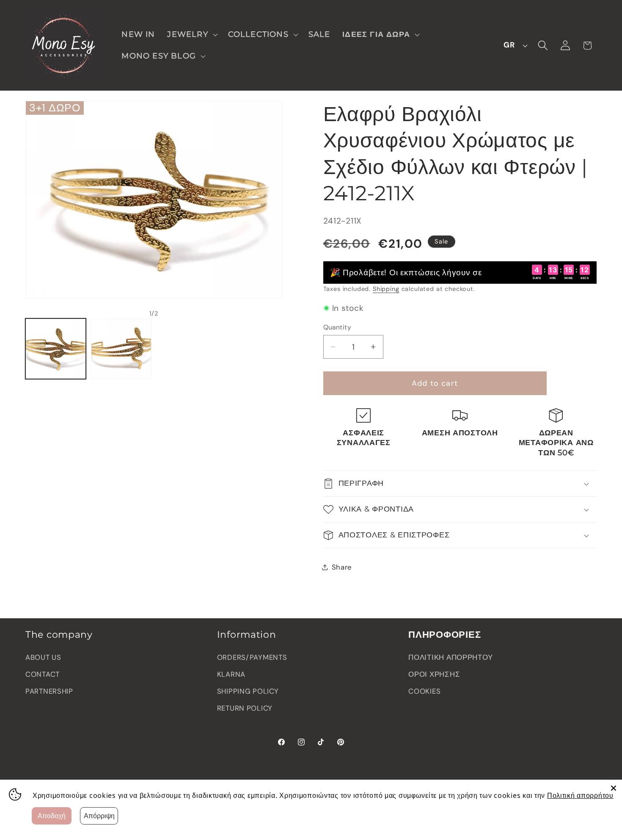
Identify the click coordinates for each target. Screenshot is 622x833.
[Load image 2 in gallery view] (121, 348)
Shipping (386, 289)
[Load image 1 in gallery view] (55, 348)
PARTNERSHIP (49, 691)
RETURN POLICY (244, 708)
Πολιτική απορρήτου (580, 795)
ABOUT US (43, 657)
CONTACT (42, 674)
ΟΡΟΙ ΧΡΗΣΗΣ (434, 674)
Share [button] (342, 567)
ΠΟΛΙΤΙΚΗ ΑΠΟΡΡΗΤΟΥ (450, 657)
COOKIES (424, 691)
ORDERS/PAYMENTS (252, 657)
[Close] (613, 788)
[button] (191, 34)
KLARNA (231, 674)
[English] (513, 45)
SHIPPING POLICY (248, 691)
